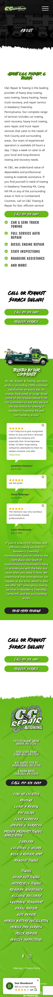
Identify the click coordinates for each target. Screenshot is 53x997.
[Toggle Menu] (45, 8)
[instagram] (30, 956)
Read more (14, 454)
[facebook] (23, 956)
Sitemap (17, 968)
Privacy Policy (32, 968)
